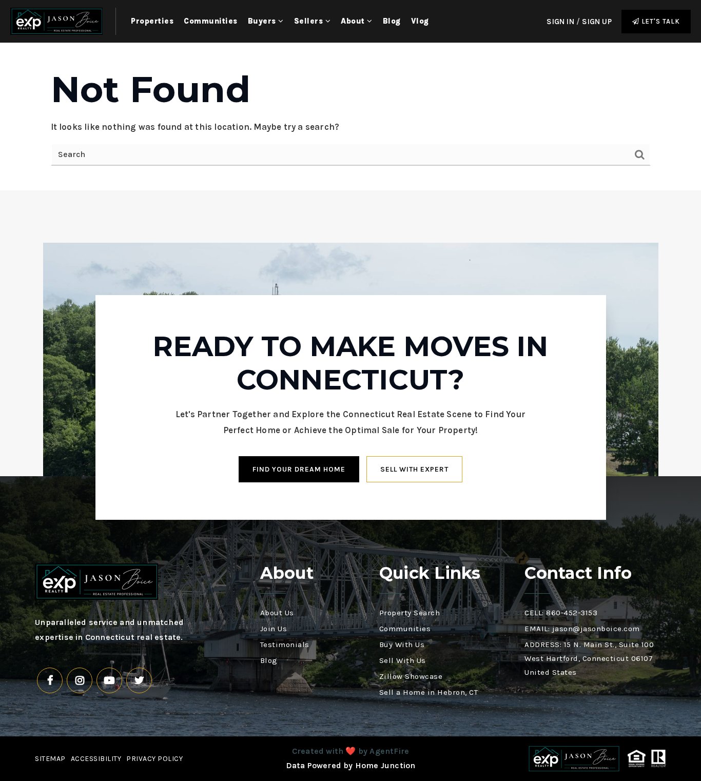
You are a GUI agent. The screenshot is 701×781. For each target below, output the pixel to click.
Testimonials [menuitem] (284, 644)
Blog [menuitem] (392, 21)
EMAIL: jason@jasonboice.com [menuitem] (582, 628)
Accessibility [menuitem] (96, 758)
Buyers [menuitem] (263, 21)
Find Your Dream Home (298, 469)
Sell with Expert (414, 469)
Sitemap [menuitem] (50, 758)
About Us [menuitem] (277, 612)
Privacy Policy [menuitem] (154, 758)
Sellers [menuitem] (309, 21)
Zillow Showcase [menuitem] (411, 676)
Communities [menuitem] (211, 21)
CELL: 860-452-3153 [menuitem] (560, 612)
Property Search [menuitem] (409, 612)
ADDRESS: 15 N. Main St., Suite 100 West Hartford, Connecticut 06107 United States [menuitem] (589, 658)
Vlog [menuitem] (420, 21)
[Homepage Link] (56, 20)
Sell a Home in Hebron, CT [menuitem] (428, 692)
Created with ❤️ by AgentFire (350, 751)
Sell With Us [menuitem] (402, 660)
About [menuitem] (354, 21)
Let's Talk (659, 21)
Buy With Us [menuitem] (402, 644)
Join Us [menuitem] (273, 628)
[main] (350, 116)
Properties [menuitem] (152, 21)
